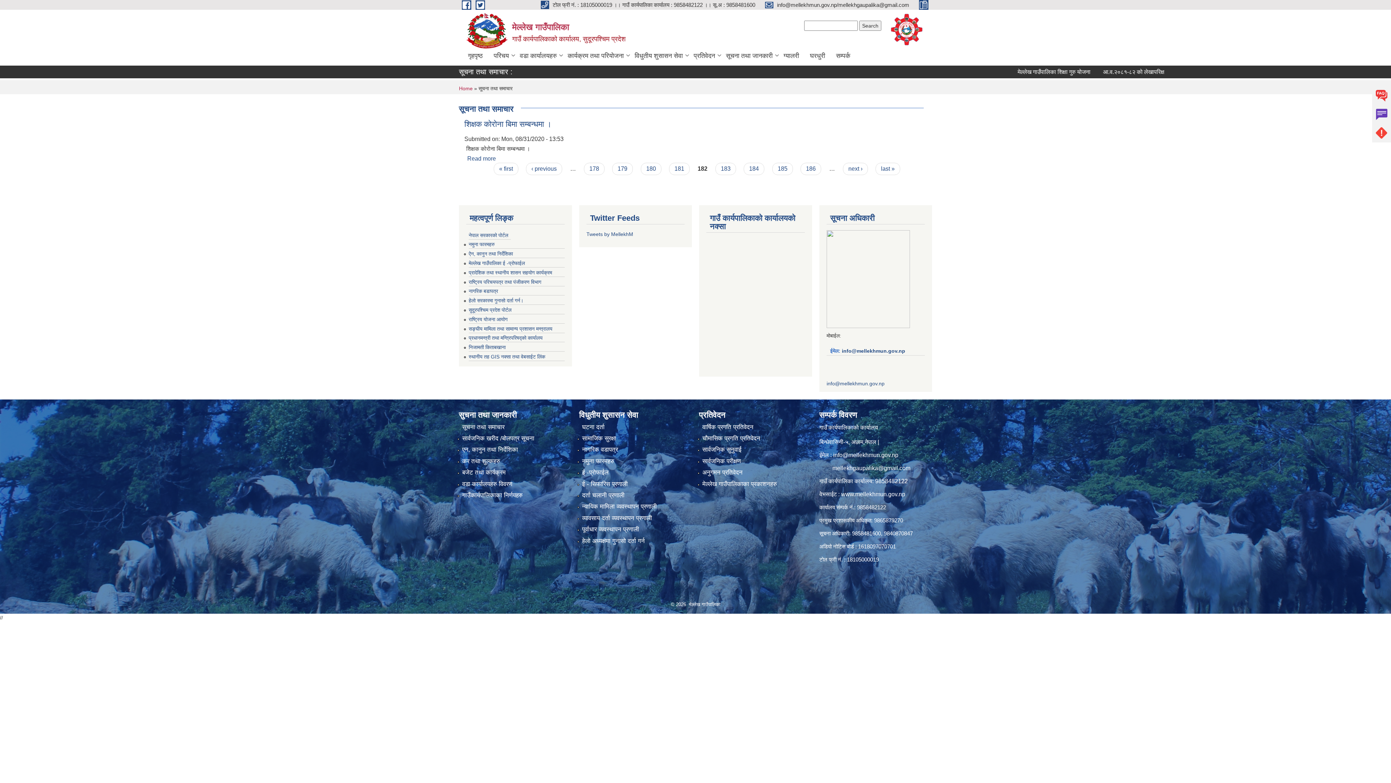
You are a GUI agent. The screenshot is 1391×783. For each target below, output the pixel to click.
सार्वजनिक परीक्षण (721, 461)
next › (855, 169)
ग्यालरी (791, 55)
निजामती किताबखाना (487, 347)
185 (783, 169)
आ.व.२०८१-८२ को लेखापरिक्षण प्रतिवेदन (1105, 72)
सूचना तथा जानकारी (749, 55)
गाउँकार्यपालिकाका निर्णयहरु (492, 495)
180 (651, 169)
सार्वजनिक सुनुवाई (722, 449)
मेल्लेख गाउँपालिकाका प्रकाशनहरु (739, 484)
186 (811, 169)
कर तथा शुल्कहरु (481, 461)
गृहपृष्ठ (475, 55)
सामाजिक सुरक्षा (599, 438)
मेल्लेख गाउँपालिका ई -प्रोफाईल (497, 263)
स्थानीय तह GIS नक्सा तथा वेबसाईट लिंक (507, 357)
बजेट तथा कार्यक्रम (484, 472)
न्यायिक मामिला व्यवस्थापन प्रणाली (619, 506)
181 (679, 169)
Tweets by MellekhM (609, 234)
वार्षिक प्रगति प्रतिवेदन (727, 427)
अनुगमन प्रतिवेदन (722, 472)
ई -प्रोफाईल (595, 472)
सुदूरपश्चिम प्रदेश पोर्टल (490, 310)
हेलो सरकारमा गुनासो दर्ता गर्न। (496, 300)
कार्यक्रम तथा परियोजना (596, 55)
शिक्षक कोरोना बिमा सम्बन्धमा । (508, 124)
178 (594, 169)
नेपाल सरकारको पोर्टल (488, 235)
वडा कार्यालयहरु (538, 55)
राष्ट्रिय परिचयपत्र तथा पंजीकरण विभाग (505, 282)
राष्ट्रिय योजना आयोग (488, 319)
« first (506, 169)
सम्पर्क (843, 55)
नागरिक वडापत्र (600, 449)
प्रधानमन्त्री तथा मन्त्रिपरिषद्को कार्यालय (506, 338)
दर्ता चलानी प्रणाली (603, 495)
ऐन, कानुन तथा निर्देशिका (491, 254)
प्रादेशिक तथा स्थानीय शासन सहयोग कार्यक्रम (510, 273)
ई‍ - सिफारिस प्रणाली (605, 484)
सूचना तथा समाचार (483, 427)
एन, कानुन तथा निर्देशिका (490, 449)
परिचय (501, 55)
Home (466, 88)
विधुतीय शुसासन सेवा (659, 55)
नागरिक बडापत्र (483, 291)
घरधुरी (817, 55)
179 (622, 169)
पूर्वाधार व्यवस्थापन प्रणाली (610, 529)
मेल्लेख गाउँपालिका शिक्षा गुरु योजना (1013, 72)
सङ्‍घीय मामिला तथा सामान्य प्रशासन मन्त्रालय (510, 329)
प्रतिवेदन (704, 55)
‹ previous (544, 169)
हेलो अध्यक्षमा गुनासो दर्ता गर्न (613, 541)
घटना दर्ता (593, 427)
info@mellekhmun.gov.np (873, 351)
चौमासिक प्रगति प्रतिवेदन (731, 438)
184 (754, 169)
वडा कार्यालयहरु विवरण (487, 484)
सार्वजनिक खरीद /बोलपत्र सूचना (498, 438)
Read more (481, 159)
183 (726, 169)
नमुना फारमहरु (482, 244)
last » (888, 169)
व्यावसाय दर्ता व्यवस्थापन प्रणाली (617, 518)
